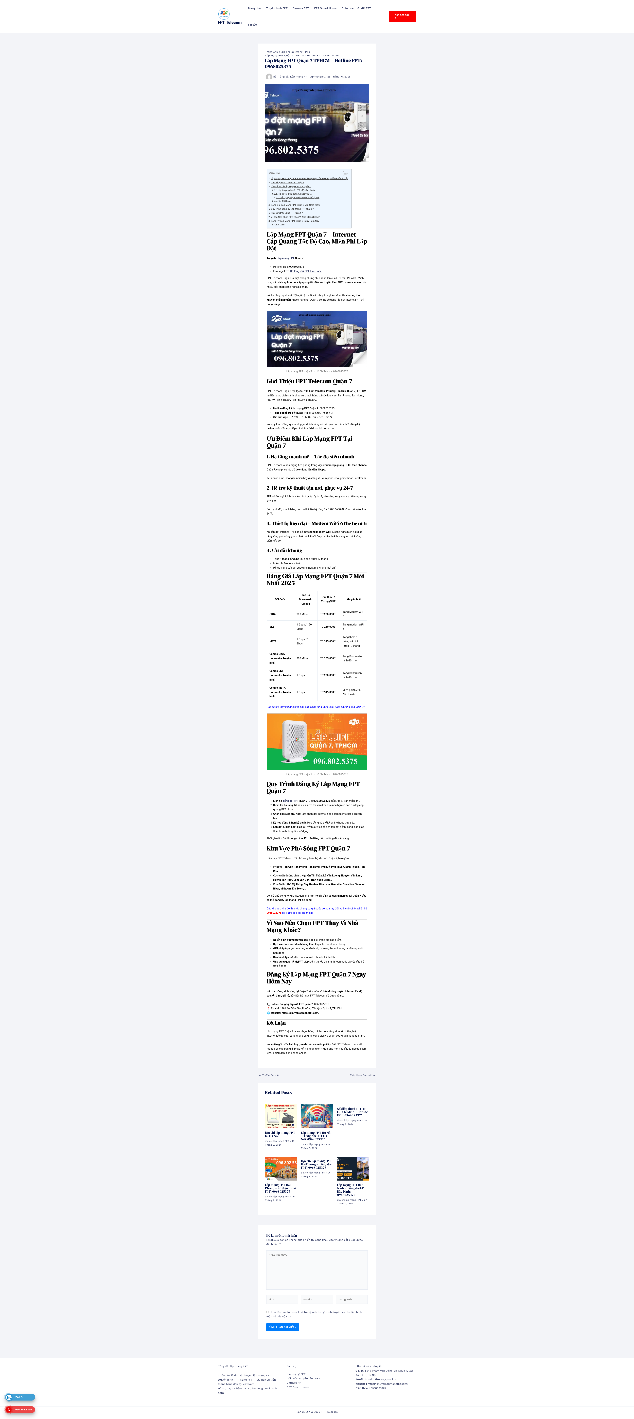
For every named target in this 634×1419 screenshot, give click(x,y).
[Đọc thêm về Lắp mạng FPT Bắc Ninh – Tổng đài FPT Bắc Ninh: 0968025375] (353, 1168)
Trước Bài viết (269, 1075)
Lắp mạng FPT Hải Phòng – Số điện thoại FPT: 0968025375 (280, 1188)
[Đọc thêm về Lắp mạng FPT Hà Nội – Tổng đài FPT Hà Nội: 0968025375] (317, 1116)
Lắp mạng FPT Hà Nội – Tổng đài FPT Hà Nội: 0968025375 (316, 1135)
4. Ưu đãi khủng (283, 201)
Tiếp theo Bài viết (362, 1075)
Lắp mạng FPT (296, 1374)
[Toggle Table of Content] (344, 173)
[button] (402, 16)
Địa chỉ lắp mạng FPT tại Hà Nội (280, 1134)
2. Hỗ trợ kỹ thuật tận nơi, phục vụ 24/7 (294, 194)
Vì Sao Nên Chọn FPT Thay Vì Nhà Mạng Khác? (295, 217)
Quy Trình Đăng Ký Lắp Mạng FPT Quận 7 (292, 209)
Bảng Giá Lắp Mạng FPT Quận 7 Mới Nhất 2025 (295, 205)
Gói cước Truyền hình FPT (303, 1378)
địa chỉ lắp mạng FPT (277, 1141)
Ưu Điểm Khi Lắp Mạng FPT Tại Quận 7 (291, 186)
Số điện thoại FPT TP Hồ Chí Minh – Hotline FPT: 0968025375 (352, 1112)
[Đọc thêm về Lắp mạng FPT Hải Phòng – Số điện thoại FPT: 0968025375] (281, 1168)
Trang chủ (254, 8)
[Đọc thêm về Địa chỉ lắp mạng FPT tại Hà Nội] (281, 1116)
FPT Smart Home (325, 8)
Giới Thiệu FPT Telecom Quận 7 (287, 182)
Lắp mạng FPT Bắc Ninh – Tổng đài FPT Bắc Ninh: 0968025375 (351, 1190)
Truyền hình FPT (277, 8)
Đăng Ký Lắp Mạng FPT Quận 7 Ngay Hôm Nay (295, 221)
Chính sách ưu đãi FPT (356, 8)
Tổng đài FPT (291, 800)
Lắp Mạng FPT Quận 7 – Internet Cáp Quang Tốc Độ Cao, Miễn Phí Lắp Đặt (309, 178)
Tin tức (252, 24)
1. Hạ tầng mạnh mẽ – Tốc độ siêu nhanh (295, 190)
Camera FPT (301, 8)
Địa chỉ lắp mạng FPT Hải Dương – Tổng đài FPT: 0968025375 (316, 1164)
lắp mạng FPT (286, 258)
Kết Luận (280, 224)
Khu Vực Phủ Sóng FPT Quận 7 (287, 213)
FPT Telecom (230, 22)
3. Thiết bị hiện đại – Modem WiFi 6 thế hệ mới (297, 197)
